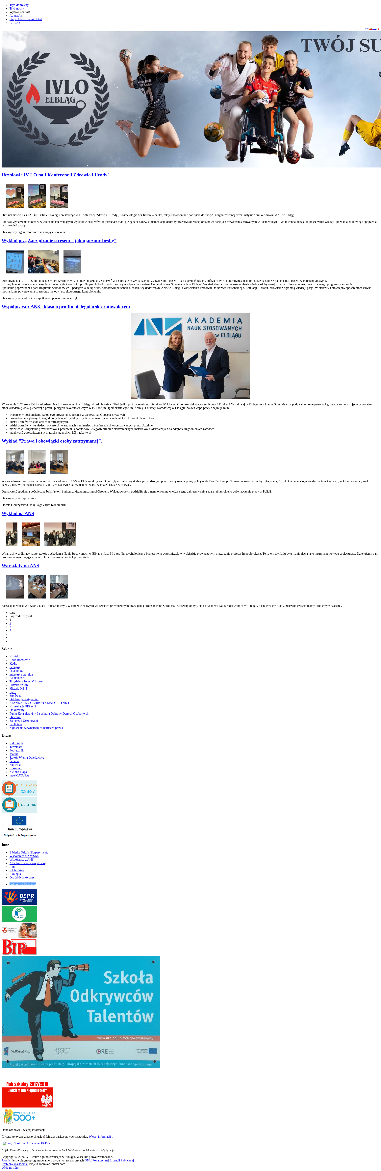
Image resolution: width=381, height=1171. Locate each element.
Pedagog (15, 667)
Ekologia (15, 874)
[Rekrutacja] (19, 795)
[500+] (19, 1123)
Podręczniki (17, 750)
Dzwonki (15, 717)
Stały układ (17, 19)
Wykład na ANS (18, 513)
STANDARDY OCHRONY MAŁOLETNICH (40, 702)
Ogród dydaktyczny (22, 877)
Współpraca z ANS (22, 859)
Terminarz (16, 747)
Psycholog (16, 670)
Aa (11, 15)
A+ (18, 22)
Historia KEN (18, 688)
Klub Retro (17, 870)
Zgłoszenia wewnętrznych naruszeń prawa (36, 727)
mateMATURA (19, 775)
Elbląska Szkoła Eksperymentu (29, 852)
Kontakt (15, 656)
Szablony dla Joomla (15, 1164)
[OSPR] (19, 904)
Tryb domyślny (19, 5)
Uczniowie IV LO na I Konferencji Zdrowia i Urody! (55, 174)
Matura (14, 754)
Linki (13, 866)
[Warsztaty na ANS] (14, 585)
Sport (13, 692)
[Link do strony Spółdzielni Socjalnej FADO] (27, 1143)
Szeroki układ (33, 19)
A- (11, 22)
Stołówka (15, 695)
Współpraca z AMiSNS (24, 856)
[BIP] (19, 954)
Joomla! (7, 1160)
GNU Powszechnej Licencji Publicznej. (110, 1160)
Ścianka (14, 761)
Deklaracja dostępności (24, 699)
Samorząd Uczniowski (24, 720)
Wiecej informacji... (101, 1136)
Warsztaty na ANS (20, 565)
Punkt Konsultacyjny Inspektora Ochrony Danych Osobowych (49, 713)
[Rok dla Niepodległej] (27, 1106)
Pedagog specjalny (21, 674)
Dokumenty (17, 710)
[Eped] (19, 937)
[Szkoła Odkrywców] (81, 1067)
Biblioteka (16, 724)
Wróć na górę (10, 1167)
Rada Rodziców (20, 660)
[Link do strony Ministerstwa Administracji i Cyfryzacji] (2, 1143)
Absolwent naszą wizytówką (28, 863)
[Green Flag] (19, 920)
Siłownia (15, 764)
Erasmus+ (16, 768)
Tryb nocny (17, 8)
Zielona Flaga (18, 772)
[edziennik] (19, 811)
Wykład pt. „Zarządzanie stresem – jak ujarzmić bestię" (59, 240)
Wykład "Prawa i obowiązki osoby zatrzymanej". (52, 441)
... (11, 634)
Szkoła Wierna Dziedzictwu (27, 757)
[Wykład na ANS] (11, 533)
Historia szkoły (19, 685)
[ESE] (19, 837)
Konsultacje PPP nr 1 (23, 706)
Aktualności (17, 677)
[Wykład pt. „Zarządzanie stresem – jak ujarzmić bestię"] (14, 260)
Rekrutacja (16, 743)
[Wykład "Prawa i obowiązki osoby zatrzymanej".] (14, 461)
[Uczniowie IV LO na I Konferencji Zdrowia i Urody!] (14, 194)
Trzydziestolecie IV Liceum (27, 681)
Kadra (13, 663)
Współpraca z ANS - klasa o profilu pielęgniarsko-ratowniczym (66, 306)
